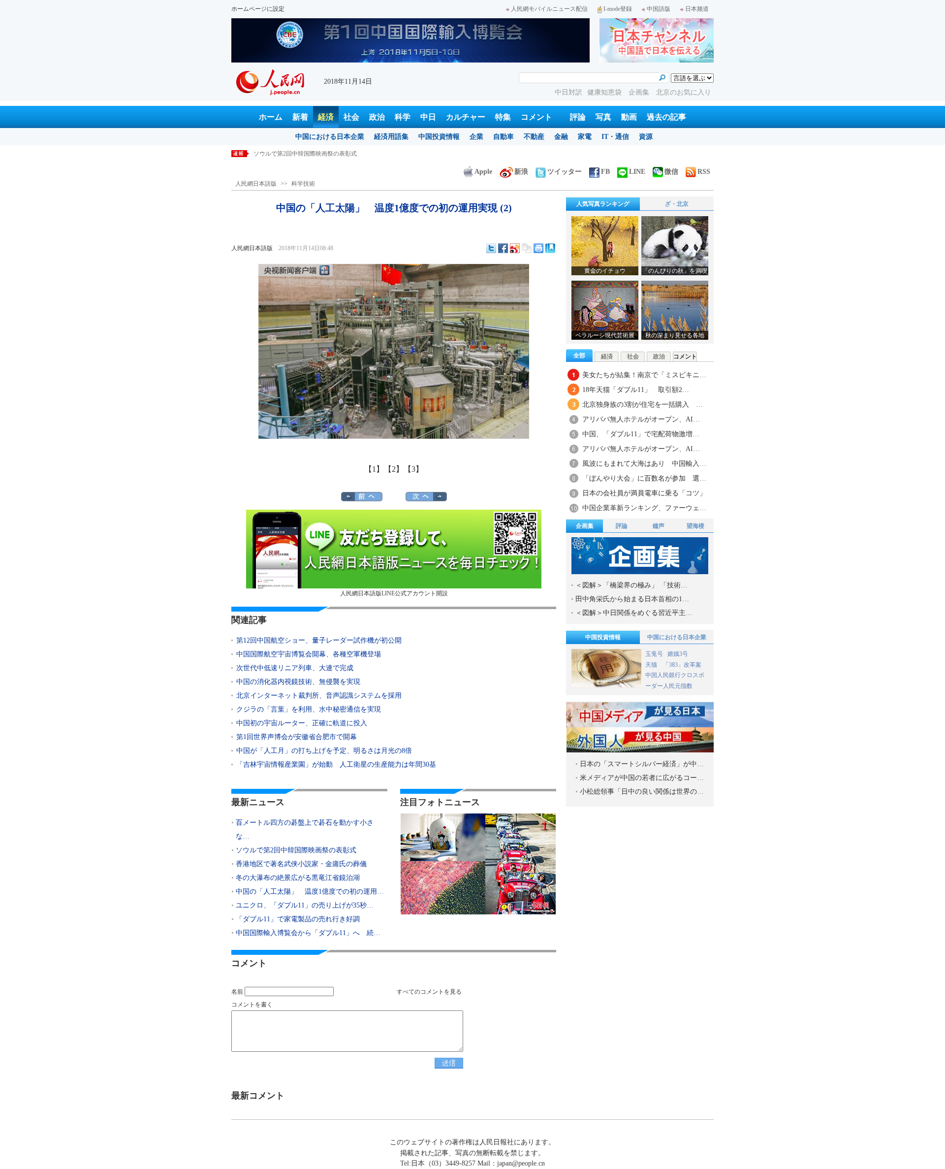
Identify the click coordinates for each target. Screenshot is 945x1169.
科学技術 (303, 183)
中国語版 (658, 8)
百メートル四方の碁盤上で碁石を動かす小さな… (305, 829)
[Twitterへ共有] (491, 248)
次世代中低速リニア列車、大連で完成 (294, 668)
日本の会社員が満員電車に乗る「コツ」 (644, 493)
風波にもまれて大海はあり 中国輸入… (644, 463)
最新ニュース (257, 802)
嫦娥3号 (677, 653)
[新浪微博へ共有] (515, 248)
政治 (377, 117)
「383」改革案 (682, 664)
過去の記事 (666, 117)
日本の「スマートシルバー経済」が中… (642, 764)
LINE (637, 171)
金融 (561, 136)
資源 (646, 136)
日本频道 (697, 8)
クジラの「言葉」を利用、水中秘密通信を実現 (308, 709)
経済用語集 (391, 136)
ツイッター (564, 171)
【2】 (394, 469)
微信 (671, 171)
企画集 (640, 92)
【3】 (413, 469)
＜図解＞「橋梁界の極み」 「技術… (631, 585)
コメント (536, 117)
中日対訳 (568, 92)
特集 (503, 117)
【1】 (374, 469)
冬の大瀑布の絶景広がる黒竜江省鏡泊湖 (298, 877)
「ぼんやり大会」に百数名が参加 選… (644, 478)
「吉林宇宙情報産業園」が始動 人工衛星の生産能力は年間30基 (336, 764)
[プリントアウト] (538, 248)
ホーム (271, 117)
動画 (629, 117)
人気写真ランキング (603, 203)
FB (605, 171)
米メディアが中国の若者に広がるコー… (642, 777)
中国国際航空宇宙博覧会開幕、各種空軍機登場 (308, 654)
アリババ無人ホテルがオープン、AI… (641, 419)
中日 (428, 117)
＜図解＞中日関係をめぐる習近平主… (634, 613)
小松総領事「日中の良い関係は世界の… (642, 791)
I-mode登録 (617, 8)
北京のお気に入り (683, 92)
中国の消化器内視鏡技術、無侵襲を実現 (298, 681)
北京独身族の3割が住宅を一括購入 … (642, 404)
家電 (585, 136)
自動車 (503, 136)
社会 (351, 117)
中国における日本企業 (329, 136)
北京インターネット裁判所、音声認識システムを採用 (319, 695)
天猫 (652, 664)
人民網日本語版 (256, 183)
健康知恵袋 (605, 92)
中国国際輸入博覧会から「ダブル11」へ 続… (308, 933)
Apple (483, 171)
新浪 (521, 171)
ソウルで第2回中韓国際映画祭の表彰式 (305, 153)
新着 (300, 117)
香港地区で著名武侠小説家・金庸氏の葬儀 (301, 864)
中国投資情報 (439, 136)
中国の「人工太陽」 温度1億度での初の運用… (310, 891)
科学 (402, 117)
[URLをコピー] (527, 248)
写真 (603, 117)
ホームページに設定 (257, 8)
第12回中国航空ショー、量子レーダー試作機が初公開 (319, 640)
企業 (476, 136)
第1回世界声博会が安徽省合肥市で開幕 (296, 737)
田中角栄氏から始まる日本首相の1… (632, 599)
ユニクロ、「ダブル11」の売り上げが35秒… (305, 905)
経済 (326, 117)
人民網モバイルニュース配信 (549, 8)
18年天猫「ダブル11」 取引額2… (635, 389)
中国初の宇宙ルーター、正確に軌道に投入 (301, 723)
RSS (703, 171)
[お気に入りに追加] (550, 248)
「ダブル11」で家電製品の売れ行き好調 (298, 919)
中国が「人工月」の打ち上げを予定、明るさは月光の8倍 (324, 750)
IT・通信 (615, 136)
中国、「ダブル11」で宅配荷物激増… (640, 434)
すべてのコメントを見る (429, 991)
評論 (578, 117)
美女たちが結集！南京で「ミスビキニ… (644, 375)
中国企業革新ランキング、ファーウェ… (644, 508)
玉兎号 (654, 653)
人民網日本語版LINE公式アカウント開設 (394, 593)
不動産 (534, 136)
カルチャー (465, 117)
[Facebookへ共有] (503, 248)
